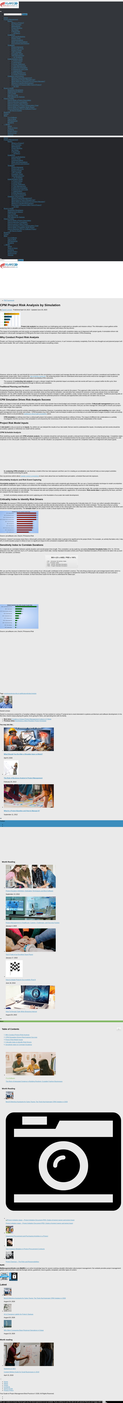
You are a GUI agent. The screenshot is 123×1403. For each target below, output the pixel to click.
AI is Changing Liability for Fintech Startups (18, 1314)
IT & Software (12, 117)
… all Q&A (15, 86)
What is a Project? (18, 23)
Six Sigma (15, 30)
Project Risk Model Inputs (14, 1039)
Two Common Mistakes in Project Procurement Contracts (25, 1249)
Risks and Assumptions (19, 42)
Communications (17, 40)
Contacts (11, 129)
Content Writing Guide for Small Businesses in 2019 (21, 1372)
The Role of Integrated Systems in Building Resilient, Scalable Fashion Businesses (34, 1081)
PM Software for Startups (16, 97)
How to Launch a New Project (18, 104)
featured (25, 693)
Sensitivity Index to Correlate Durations (18, 1044)
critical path (18, 693)
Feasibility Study (17, 54)
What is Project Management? (22, 78)
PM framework (12, 121)
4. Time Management (19, 66)
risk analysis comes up (38, 376)
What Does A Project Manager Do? (23, 79)
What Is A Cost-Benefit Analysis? (23, 83)
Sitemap (10, 135)
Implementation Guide (15, 59)
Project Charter (17, 50)
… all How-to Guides (15, 110)
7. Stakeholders (17, 71)
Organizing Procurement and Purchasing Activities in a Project (27, 1236)
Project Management (11, 19)
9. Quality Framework (19, 74)
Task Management (18, 55)
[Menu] (1, 11)
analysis (11, 693)
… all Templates (17, 57)
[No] (106, 1402)
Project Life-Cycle (18, 48)
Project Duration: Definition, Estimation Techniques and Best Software (29, 891)
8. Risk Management (19, 73)
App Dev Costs (13, 95)
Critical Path (16, 31)
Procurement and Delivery (20, 43)
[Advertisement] (57, 284)
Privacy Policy (12, 131)
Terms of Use (12, 133)
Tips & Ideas (12, 119)
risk (29, 693)
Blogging (11, 122)
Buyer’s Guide (9, 88)
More (5, 116)
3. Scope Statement (18, 64)
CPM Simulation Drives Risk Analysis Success (21, 1037)
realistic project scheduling (30, 476)
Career (6, 114)
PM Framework (9, 300)
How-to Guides (9, 98)
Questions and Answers (16, 76)
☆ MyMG (7, 124)
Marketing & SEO (10, 1369)
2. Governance (17, 62)
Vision (6, 1385)
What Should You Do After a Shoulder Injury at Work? (23, 754)
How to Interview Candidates (17, 102)
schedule (33, 693)
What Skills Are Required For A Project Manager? (28, 81)
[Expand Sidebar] (1, 818)
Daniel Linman (7, 310)
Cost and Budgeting (18, 36)
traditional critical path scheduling (35, 414)
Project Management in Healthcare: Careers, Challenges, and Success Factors (32, 923)
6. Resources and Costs (20, 69)
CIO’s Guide (12, 93)
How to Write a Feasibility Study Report (21, 107)
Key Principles (16, 24)
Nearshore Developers (15, 90)
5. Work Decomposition (19, 67)
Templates (11, 45)
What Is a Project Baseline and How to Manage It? (22, 811)
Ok (104, 1402)
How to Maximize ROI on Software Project (22, 109)
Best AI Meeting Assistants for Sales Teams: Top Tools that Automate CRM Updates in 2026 (37, 1102)
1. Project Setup (17, 61)
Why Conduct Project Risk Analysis (17, 1035)
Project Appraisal (17, 47)
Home (6, 18)
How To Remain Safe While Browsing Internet (21, 1011)
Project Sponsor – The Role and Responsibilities (22, 1262)
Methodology (16, 26)
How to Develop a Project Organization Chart (23, 105)
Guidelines (11, 35)
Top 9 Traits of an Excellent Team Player (19, 954)
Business (7, 112)
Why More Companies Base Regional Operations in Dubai (24, 1330)
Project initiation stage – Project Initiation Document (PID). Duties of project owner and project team (39, 1223)
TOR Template (16, 52)
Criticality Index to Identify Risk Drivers (18, 1042)
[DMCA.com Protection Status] (13, 1280)
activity (6, 693)
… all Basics (16, 33)
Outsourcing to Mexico (15, 91)
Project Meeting (17, 28)
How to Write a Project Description (19, 100)
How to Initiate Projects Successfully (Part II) (21, 980)
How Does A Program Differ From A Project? (27, 85)
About (10, 126)
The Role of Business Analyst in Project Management (23, 778)
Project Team (16, 38)
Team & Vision (13, 128)
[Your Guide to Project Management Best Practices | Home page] (9, 8)
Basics (10, 21)
